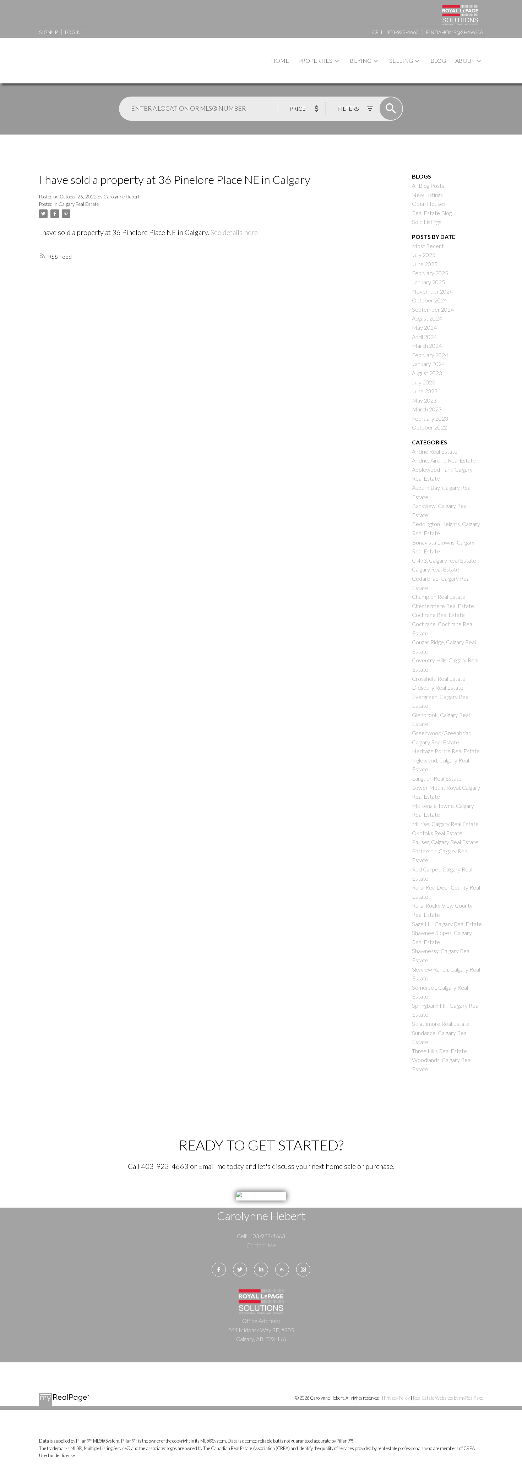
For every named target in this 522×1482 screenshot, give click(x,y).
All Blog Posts (428, 185)
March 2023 (427, 409)
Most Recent (428, 245)
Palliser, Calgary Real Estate (445, 841)
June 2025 (424, 264)
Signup (48, 32)
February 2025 (430, 272)
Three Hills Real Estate (439, 1051)
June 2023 (424, 391)
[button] (219, 1270)
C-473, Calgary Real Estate (444, 560)
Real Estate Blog (432, 212)
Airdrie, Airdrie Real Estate (444, 460)
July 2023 (423, 382)
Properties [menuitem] (315, 60)
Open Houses (429, 203)
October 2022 (429, 427)
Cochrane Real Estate (438, 614)
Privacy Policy (397, 1398)
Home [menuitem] (280, 60)
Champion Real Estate (439, 596)
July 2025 (423, 254)
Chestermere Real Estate (443, 605)
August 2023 (427, 373)
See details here (234, 232)
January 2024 (428, 363)
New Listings (427, 194)
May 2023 (424, 400)
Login (73, 32)
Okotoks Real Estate (437, 833)
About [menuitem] (464, 60)
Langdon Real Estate (437, 778)
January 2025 (428, 282)
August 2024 (427, 318)
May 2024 (424, 327)
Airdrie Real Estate (434, 451)
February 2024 (430, 354)
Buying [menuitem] (360, 60)
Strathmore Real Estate (440, 1023)
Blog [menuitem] (438, 60)
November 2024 (432, 291)
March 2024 (427, 345)
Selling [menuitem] (401, 60)
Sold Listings (426, 221)
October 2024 (429, 300)
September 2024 (433, 309)
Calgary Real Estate (79, 204)
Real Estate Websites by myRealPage (448, 1398)
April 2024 (424, 336)
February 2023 (430, 418)
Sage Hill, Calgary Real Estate (447, 923)
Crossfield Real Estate (439, 678)
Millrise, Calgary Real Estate (445, 823)
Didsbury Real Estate (437, 687)
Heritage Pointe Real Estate (446, 751)
